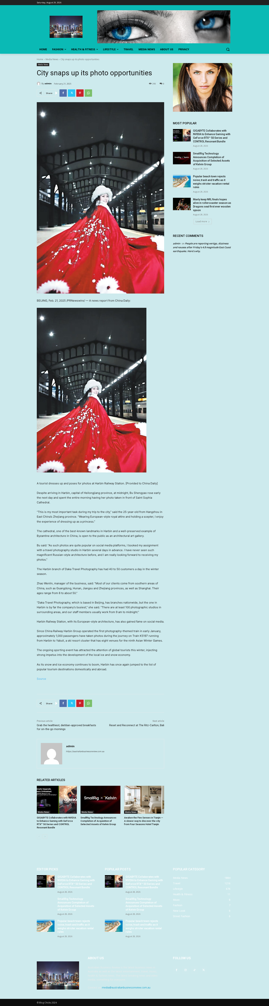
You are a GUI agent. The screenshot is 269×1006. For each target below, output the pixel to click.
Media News (52, 59)
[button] (227, 49)
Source (41, 678)
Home (40, 59)
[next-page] (45, 836)
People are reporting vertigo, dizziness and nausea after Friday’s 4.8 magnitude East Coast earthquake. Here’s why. (202, 247)
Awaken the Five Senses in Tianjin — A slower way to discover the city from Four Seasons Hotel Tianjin (143, 821)
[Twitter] (71, 93)
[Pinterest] (80, 93)
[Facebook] (63, 93)
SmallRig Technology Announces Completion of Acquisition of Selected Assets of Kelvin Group (98, 821)
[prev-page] (39, 836)
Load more (201, 221)
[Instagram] (185, 969)
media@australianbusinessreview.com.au (126, 987)
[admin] (39, 83)
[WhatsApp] (88, 93)
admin (48, 83)
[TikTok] (194, 969)
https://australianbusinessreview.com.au (85, 751)
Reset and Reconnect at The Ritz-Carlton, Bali (136, 725)
